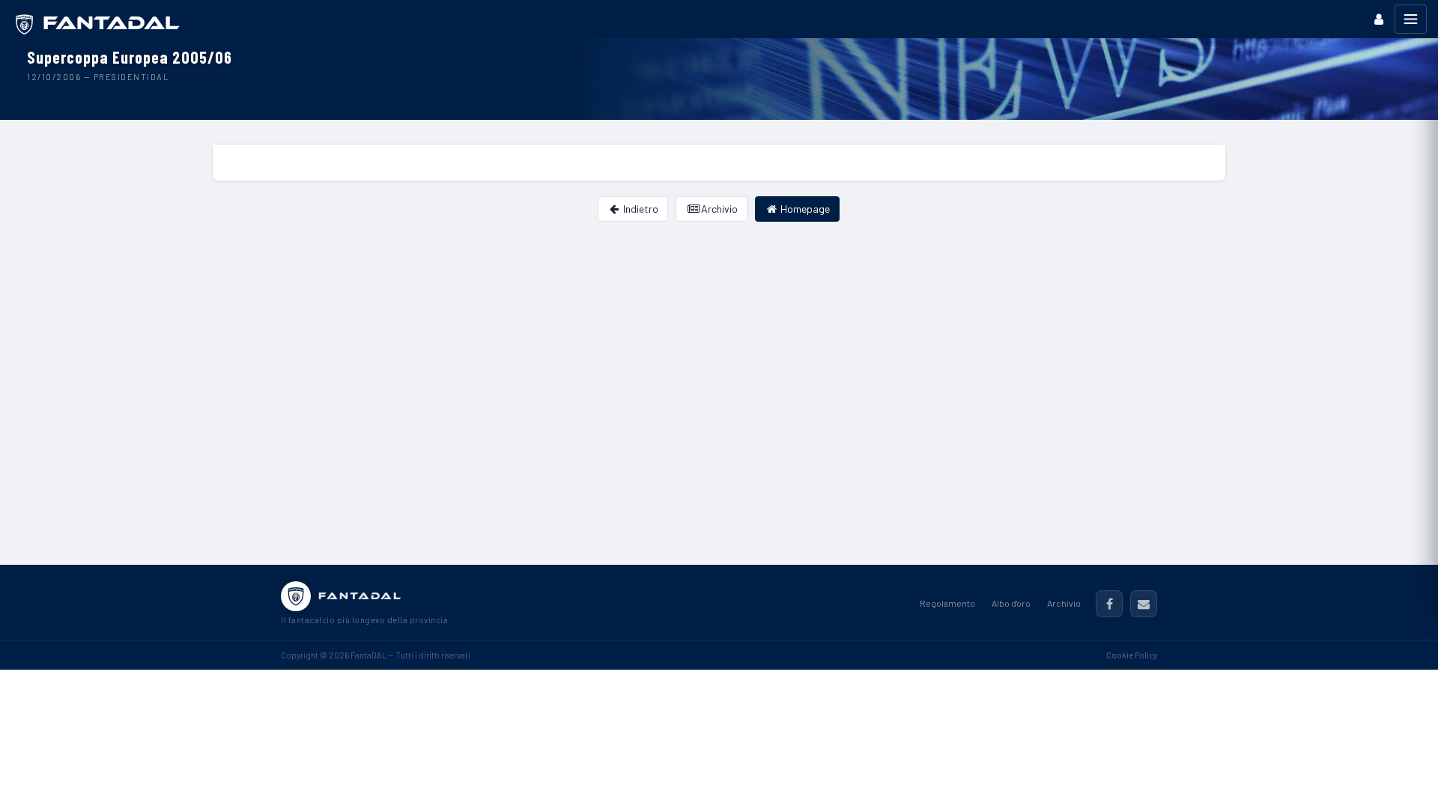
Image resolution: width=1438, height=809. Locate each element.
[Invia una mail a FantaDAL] (1143, 603)
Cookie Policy (1131, 655)
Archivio (718, 208)
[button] (1379, 19)
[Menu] (1411, 19)
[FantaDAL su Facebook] (1109, 603)
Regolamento (947, 603)
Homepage (804, 208)
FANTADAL (360, 596)
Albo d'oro (1011, 603)
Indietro (639, 208)
